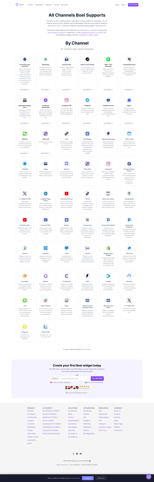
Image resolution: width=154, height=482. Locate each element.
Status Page (118, 424)
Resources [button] (64, 5)
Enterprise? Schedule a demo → (77, 393)
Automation (31, 440)
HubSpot (86, 421)
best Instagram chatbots (57, 33)
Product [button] (30, 5)
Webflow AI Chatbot (50, 417)
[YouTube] (80, 454)
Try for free (133, 5)
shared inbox (56, 26)
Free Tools (102, 430)
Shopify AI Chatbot (50, 414)
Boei (21, 4)
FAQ (100, 421)
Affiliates (117, 427)
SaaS (70, 414)
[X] (73, 454)
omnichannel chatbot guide (88, 35)
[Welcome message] (148, 476)
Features (30, 411)
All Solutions (72, 437)
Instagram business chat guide (92, 33)
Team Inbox (31, 433)
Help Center (103, 414)
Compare (102, 424)
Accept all (87, 478)
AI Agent (30, 421)
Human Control (32, 437)
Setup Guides (104, 417)
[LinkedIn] (77, 454)
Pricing (56, 5)
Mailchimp (87, 424)
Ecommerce (72, 411)
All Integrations (88, 433)
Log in (117, 5)
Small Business (73, 421)
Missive (86, 430)
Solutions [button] (49, 5)
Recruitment (72, 427)
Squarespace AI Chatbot (52, 424)
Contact (117, 414)
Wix (84, 417)
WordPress (87, 411)
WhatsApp (31, 427)
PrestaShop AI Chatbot (51, 427)
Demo (123, 5)
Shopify (86, 414)
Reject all (101, 478)
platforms (102, 26)
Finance (71, 417)
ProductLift (118, 430)
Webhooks (87, 427)
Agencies (71, 430)
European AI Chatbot (50, 430)
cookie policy (76, 478)
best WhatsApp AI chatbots (87, 30)
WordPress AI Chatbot (51, 411)
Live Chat (30, 424)
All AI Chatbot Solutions (51, 433)
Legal (116, 421)
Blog (100, 411)
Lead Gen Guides (105, 427)
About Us (117, 411)
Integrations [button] (39, 5)
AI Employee (32, 417)
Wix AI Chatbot (48, 421)
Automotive (72, 424)
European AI (72, 433)
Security (117, 417)
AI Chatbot (31, 414)
